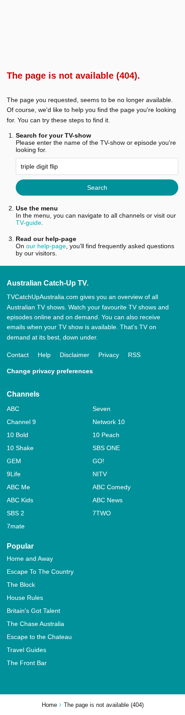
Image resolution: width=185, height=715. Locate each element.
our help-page (46, 246)
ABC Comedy (111, 487)
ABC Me (18, 487)
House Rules (25, 597)
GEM (14, 461)
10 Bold (17, 434)
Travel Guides (26, 649)
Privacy (108, 354)
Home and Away (30, 558)
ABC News (107, 500)
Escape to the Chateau (39, 636)
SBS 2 (15, 513)
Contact (18, 354)
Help (44, 354)
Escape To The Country (40, 571)
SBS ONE (106, 447)
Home (49, 705)
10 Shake (20, 447)
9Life (14, 474)
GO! (98, 461)
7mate (16, 526)
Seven (101, 408)
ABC (13, 408)
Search (97, 187)
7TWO (101, 513)
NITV (99, 474)
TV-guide (28, 222)
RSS (134, 354)
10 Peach (105, 434)
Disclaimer (74, 354)
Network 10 (108, 421)
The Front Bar (27, 662)
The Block (21, 584)
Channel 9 (21, 421)
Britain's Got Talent (33, 610)
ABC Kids (20, 500)
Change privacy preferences (50, 371)
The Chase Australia (35, 623)
